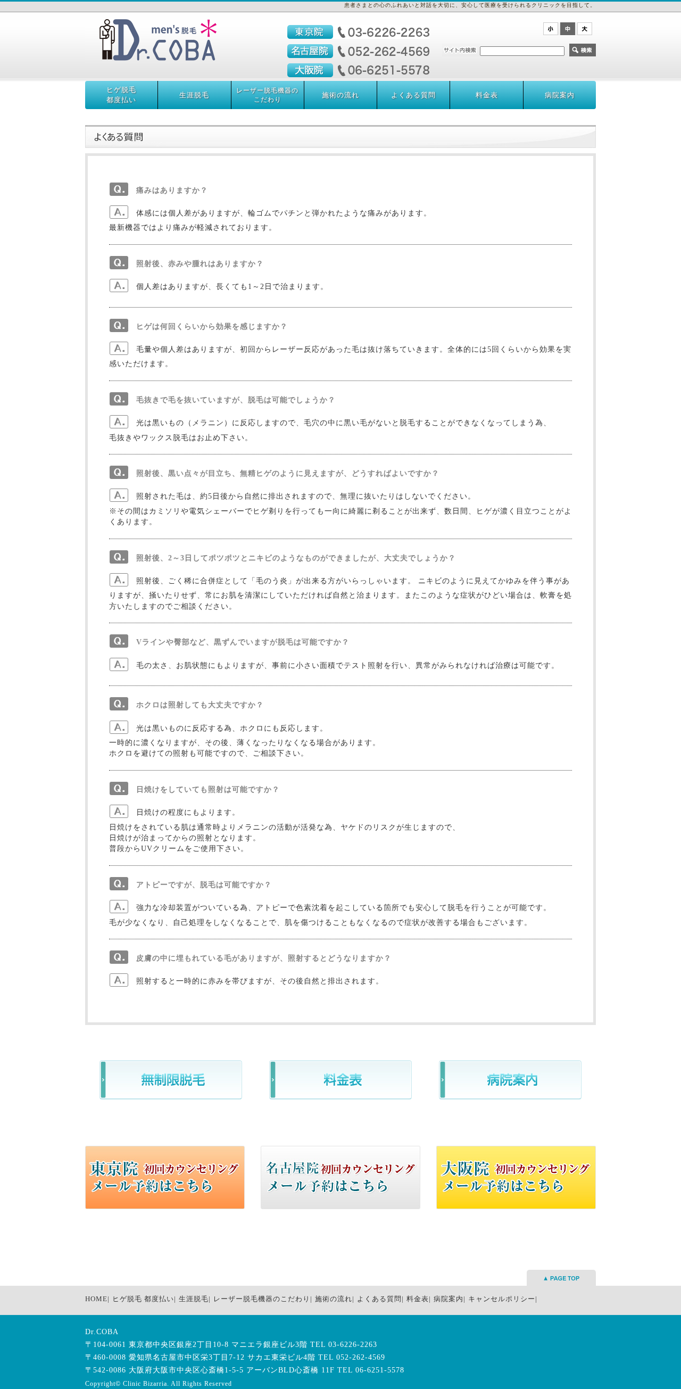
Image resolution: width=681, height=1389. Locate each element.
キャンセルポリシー (501, 1299)
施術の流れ (340, 95)
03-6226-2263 (352, 1345)
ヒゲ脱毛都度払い (121, 94)
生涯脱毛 (194, 95)
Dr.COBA (102, 1332)
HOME (96, 1299)
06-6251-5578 (379, 1370)
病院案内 (560, 95)
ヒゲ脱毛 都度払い (143, 1299)
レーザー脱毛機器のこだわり (267, 95)
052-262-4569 (360, 1357)
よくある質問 (413, 95)
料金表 (487, 95)
